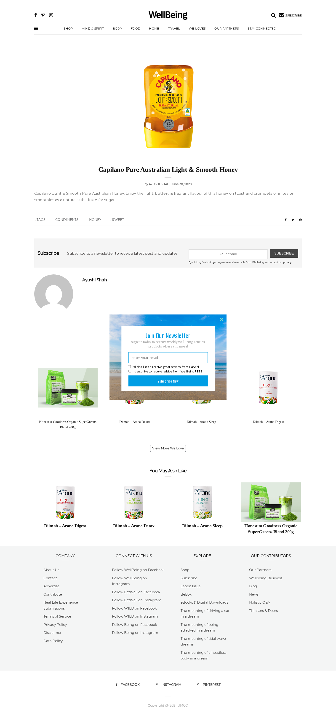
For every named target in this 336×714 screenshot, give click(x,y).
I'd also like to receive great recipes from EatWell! (166, 367)
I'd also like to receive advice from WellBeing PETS (167, 371)
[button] (168, 335)
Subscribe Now (168, 380)
